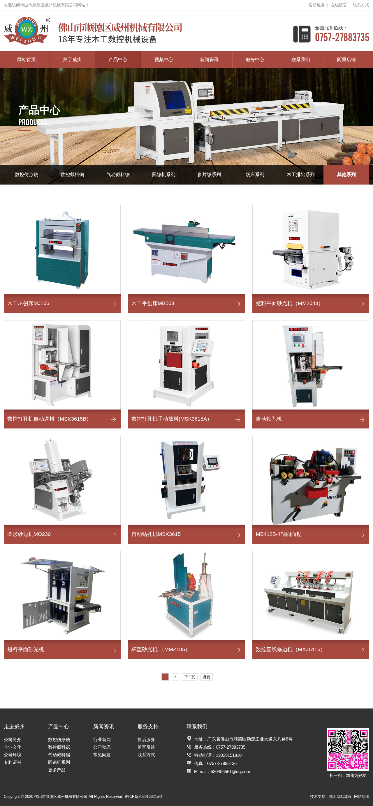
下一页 (189, 677)
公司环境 (12, 754)
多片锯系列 (209, 174)
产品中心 (118, 59)
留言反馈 (146, 747)
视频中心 (163, 59)
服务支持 (148, 726)
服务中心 (255, 59)
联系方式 (361, 5)
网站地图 (361, 796)
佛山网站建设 (340, 796)
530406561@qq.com (230, 771)
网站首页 (26, 59)
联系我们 (300, 59)
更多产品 (57, 769)
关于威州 (72, 59)
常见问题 (102, 754)
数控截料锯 (72, 174)
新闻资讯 (209, 59)
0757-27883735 (342, 34)
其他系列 (346, 174)
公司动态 (102, 747)
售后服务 (317, 5)
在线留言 (339, 5)
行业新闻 (102, 739)
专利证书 (12, 762)
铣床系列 (255, 174)
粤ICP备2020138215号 (143, 796)
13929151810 (229, 755)
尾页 (206, 677)
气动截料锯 (118, 174)
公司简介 (12, 739)
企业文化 (12, 747)
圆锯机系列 (163, 174)
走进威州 (14, 726)
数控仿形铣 (26, 174)
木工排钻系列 (301, 174)
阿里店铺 (346, 59)
